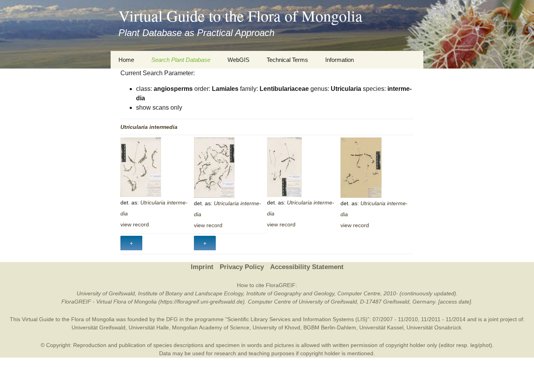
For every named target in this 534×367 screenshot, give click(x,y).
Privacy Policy (242, 267)
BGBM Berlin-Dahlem (329, 327)
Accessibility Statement (307, 267)
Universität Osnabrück (434, 327)
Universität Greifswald (98, 327)
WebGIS (238, 59)
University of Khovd (276, 327)
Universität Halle (149, 327)
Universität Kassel (381, 327)
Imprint (202, 267)
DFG (172, 319)
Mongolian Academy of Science (210, 327)
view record (134, 224)
